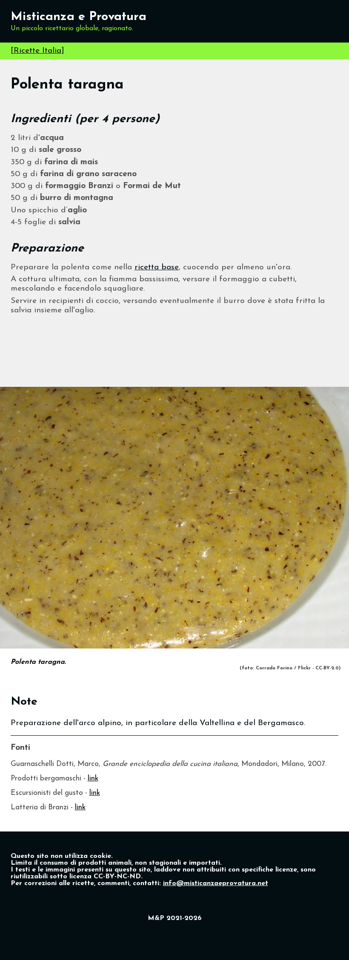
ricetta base (156, 267)
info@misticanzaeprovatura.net (215, 883)
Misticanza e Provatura (78, 17)
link (93, 778)
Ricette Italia (37, 51)
